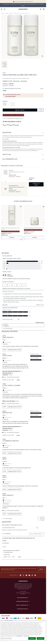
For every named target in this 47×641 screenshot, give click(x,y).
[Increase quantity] (13, 104)
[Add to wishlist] (41, 110)
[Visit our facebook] (20, 575)
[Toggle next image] (44, 37)
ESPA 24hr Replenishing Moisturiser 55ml (34, 228)
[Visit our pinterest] (35, 575)
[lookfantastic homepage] (23, 9)
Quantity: (5, 101)
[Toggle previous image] (2, 37)
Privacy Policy (19, 635)
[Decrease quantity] (4, 104)
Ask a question (24, 81)
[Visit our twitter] (23, 575)
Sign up (41, 569)
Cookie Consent (23, 591)
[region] (23, 631)
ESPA (11, 13)
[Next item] (44, 223)
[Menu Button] (1, 9)
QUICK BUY (11, 237)
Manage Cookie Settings (6, 638)
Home (2, 13)
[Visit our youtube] (29, 575)
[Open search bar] (4, 9)
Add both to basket (36, 184)
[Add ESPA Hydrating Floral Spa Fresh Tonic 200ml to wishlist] (20, 206)
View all (41, 88)
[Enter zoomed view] (42, 56)
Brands (7, 13)
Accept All (32, 638)
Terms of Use (26, 635)
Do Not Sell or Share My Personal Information (23, 593)
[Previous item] (2, 223)
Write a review (16, 81)
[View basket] (43, 9)
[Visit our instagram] (26, 575)
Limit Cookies (40, 638)
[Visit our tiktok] (32, 575)
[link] (40, 9)
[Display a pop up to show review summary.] (11, 233)
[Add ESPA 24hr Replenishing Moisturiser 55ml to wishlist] (43, 206)
